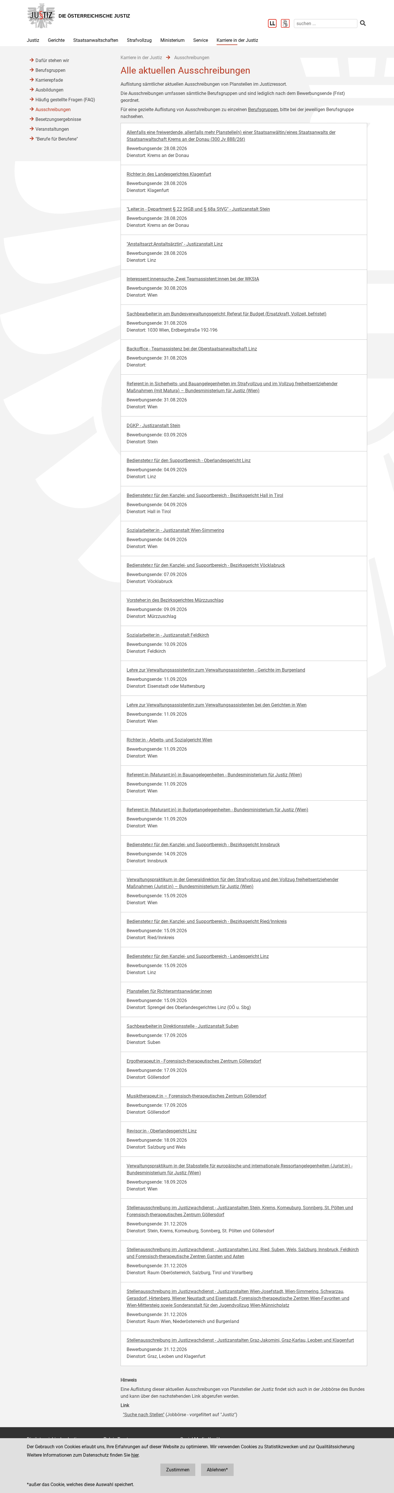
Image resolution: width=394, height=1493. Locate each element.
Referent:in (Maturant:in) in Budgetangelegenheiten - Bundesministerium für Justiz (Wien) (217, 809)
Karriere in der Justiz (237, 40)
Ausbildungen (49, 90)
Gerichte (56, 40)
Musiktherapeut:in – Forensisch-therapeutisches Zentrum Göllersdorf (197, 1096)
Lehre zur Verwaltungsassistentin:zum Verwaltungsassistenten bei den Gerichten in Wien (217, 705)
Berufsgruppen (263, 109)
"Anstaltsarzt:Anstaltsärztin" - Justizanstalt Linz (175, 244)
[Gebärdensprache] (287, 24)
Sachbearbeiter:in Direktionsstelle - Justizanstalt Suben (183, 1026)
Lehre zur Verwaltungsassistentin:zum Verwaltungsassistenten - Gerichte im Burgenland (216, 670)
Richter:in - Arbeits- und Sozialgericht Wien (169, 740)
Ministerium (172, 40)
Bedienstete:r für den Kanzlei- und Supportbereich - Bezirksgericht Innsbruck (203, 844)
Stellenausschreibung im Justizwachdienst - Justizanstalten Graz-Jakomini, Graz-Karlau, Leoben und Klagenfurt (240, 1340)
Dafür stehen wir (52, 60)
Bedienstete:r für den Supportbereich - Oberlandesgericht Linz (189, 460)
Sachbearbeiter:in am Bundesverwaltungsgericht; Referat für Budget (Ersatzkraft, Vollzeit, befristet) (227, 314)
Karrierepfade (49, 80)
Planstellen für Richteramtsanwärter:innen (169, 991)
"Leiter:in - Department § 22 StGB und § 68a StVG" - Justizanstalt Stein (198, 209)
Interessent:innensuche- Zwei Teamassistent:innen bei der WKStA (193, 279)
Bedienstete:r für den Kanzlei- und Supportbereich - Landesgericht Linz (198, 956)
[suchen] (363, 23)
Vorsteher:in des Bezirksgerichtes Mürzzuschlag (175, 600)
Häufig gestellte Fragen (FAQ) (65, 99)
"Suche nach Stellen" (143, 1414)
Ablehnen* (217, 1470)
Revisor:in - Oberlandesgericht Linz (162, 1131)
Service (200, 40)
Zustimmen (178, 1470)
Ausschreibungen (53, 109)
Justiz (33, 40)
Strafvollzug (139, 40)
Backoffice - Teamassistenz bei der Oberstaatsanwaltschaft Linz (192, 349)
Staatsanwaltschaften (95, 40)
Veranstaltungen (52, 129)
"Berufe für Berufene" (56, 139)
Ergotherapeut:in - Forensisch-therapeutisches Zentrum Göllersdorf (194, 1061)
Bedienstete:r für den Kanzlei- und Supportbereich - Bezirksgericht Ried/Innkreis (207, 921)
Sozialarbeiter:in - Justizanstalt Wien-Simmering (175, 530)
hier (134, 1455)
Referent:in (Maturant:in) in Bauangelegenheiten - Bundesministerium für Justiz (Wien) (214, 775)
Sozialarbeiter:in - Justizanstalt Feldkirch (168, 635)
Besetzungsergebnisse (58, 119)
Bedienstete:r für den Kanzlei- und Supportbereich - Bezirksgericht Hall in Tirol (205, 495)
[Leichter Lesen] (274, 24)
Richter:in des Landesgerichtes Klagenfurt (169, 174)
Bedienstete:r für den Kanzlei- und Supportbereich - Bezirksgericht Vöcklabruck (206, 565)
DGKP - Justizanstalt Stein (153, 425)
